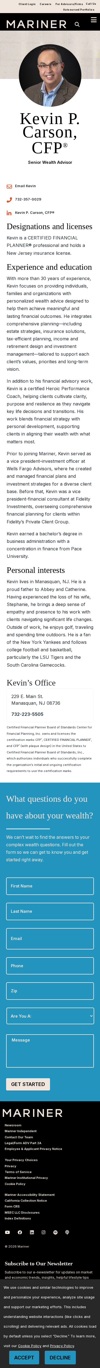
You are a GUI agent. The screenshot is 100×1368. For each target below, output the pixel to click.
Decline (60, 1357)
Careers (46, 4)
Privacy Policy (62, 1346)
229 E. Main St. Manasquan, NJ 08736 (35, 700)
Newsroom (13, 1125)
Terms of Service (18, 1172)
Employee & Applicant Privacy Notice (33, 1149)
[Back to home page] (36, 26)
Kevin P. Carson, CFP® (34, 213)
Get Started (28, 1084)
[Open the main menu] (94, 20)
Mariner (32, 1113)
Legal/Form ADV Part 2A (23, 1143)
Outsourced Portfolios (79, 9)
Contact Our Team (19, 1137)
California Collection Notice (26, 1201)
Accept (24, 1357)
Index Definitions (18, 1218)
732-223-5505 (27, 714)
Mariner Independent (21, 1131)
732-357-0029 (28, 199)
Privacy (10, 1166)
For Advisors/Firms (69, 4)
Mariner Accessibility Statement (30, 1195)
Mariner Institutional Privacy (26, 1178)
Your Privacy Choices (21, 1160)
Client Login (27, 4)
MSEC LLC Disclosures (22, 1212)
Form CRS (12, 1206)
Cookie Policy (15, 1184)
